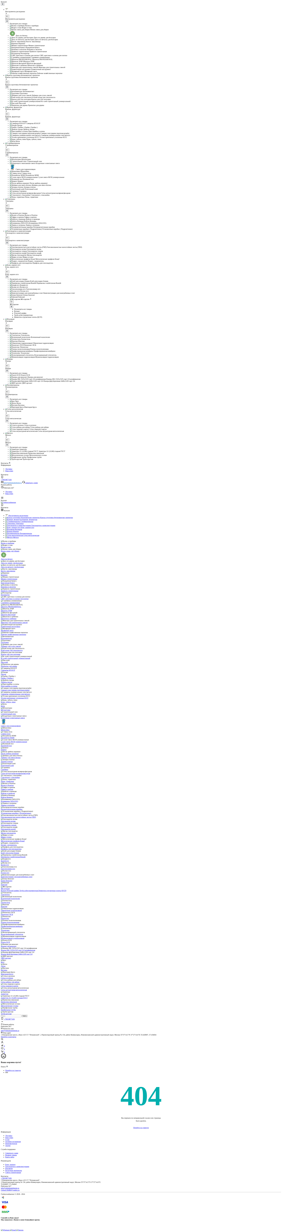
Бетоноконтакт (6, 638)
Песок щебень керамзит (10, 754)
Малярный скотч (7, 630)
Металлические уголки (9, 1006)
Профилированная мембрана (12, 926)
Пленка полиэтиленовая (10, 922)
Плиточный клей (7, 765)
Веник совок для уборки (10, 551)
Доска (3, 966)
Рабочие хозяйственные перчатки (13, 634)
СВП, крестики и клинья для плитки (15, 599)
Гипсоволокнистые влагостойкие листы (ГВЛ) (18, 817)
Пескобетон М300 (7, 738)
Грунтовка (5, 642)
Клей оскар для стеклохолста (12, 650)
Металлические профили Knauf (13, 841)
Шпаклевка (5, 730)
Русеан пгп (5, 873)
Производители (11, 1144)
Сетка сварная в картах (9, 986)
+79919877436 (6, 1178)
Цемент (4, 750)
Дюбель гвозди (6, 682)
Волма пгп (5, 865)
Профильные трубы (8, 1010)
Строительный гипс (8, 714)
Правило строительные (9, 591)
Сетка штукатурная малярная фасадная (15, 773)
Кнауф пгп (5, 861)
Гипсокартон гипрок (8, 825)
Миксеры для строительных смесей (14, 623)
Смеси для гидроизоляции (11, 726)
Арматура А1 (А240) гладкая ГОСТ (14, 998)
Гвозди (3, 674)
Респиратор (5, 595)
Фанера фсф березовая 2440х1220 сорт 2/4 (16, 954)
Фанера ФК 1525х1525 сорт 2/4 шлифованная (18, 950)
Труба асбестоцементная (28, 891)
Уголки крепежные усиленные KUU (14, 698)
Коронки (4, 575)
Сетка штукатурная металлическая (14, 990)
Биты (3, 706)
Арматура (4, 994)
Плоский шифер (13, 891)
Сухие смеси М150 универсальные (14, 742)
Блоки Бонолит (6, 881)
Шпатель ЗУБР (6, 611)
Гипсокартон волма (8, 821)
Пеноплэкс (5, 918)
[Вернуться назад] (7, 16)
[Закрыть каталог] (2, 4)
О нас (7, 1140)
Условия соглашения (13, 1142)
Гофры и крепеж (7, 789)
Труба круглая (6, 1014)
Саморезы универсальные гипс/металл (15, 694)
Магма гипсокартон (8, 833)
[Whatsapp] (5, 1230)
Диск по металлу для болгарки (12, 567)
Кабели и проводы (8, 793)
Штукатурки (5, 710)
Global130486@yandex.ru (10, 1190)
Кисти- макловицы (8, 571)
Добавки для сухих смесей (11, 646)
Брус (2, 962)
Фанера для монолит (8, 946)
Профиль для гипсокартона (11, 849)
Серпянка (4, 769)
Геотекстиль (5, 902)
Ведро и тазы (6, 547)
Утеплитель (5, 895)
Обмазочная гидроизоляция (11, 910)
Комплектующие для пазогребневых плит (16, 877)
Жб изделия (5, 889)
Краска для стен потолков (10, 654)
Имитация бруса (7, 974)
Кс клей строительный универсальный (15, 658)
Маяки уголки (6, 837)
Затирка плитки (7, 761)
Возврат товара (11, 1155)
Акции (7, 1146)
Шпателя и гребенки (8, 619)
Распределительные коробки (11, 809)
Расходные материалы (13, 1170)
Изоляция (9, 1168)
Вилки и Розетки (7, 785)
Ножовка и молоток (8, 587)
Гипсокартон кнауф (8, 829)
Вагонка (4, 970)
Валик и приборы (7, 543)
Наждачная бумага (8, 583)
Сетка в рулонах (7, 978)
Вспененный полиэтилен (10, 899)
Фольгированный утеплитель (12, 934)
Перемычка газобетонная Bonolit (13, 857)
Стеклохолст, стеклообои (10, 777)
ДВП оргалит (6, 958)
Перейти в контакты (8, 1037)
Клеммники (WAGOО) (9, 801)
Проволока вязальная (9, 1002)
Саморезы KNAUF (8, 670)
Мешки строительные (9, 579)
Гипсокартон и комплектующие (17, 1166)
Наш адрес (9, 471)
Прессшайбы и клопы (9, 686)
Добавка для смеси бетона (10, 758)
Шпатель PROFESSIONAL (11, 607)
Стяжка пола (5, 734)
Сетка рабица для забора (10, 982)
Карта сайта (9, 1157)
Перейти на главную (13, 1070)
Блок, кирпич (10, 1164)
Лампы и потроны (8, 805)
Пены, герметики (7, 781)
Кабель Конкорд (7, 797)
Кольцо (4, 891)
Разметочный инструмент (10, 626)
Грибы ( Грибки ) (7, 678)
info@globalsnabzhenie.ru (13, 483)
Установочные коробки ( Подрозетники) (16, 813)
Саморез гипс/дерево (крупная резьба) (15, 690)
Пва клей (4, 662)
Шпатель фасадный (8, 615)
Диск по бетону (7, 559)
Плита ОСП (5, 942)
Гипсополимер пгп (8, 869)
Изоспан (4, 906)
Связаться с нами (31, 483)
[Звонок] (19, 1230)
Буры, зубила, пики (8, 702)
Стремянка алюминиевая (10, 603)
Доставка (8, 469)
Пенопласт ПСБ (7, 914)
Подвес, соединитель (9, 845)
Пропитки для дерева (9, 666)
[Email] (13, 1230)
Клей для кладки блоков (10, 853)
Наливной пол (6, 746)
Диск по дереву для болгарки (12, 563)
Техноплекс (5, 930)
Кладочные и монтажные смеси (13, 718)
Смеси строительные (13, 1172)
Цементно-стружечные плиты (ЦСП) (52, 891)
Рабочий (4, 885)
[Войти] (141, 1042)
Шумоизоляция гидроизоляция (12, 938)
